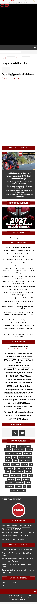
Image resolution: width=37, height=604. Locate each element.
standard (11, 479)
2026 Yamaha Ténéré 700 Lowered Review (18, 383)
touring (18, 486)
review (6, 475)
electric (21, 457)
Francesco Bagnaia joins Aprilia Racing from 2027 (18, 298)
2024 (19, 446)
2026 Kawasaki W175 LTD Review (13, 529)
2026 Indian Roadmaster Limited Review (18, 393)
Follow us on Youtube (8, 586)
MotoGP (18, 468)
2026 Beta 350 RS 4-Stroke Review (18, 379)
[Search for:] (10, 52)
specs (24, 475)
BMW (22, 450)
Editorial (20, 3)
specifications (15, 475)
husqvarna (15, 464)
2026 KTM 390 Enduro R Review (13, 539)
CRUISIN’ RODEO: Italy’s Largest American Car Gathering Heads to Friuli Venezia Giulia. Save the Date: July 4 (18, 270)
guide (15, 461)
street (18, 479)
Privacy (15, 3)
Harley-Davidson (25, 461)
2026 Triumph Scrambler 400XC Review (18, 357)
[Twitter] (15, 433)
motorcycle (27, 468)
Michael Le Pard (21, 78)
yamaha (22, 490)
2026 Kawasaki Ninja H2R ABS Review (18, 372)
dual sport (27, 453)
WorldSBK (14, 490)
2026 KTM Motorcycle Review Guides (18, 415)
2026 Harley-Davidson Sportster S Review (18, 389)
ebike (14, 457)
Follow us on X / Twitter (9, 583)
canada (29, 450)
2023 (13, 446)
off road (20, 472)
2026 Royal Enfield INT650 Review (18, 403)
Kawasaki (24, 464)
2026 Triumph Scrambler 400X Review (18, 353)
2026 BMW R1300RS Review (18, 419)
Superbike (26, 479)
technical (9, 486)
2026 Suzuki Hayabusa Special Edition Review (18, 400)
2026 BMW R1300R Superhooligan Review (18, 412)
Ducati (8, 457)
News (13, 472)
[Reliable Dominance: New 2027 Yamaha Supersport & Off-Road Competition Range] (18, 169)
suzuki (28, 483)
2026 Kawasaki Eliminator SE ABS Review (18, 369)
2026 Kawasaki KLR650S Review (18, 386)
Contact (26, 3)
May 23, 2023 (8, 78)
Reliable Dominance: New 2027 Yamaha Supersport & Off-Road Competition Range (18, 176)
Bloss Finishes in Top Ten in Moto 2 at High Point (18, 259)
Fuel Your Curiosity (18, 342)
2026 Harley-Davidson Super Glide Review (17, 526)
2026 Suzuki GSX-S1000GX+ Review (18, 376)
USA (29, 486)
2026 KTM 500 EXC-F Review (18, 366)
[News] (6, 70)
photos (28, 472)
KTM (31, 464)
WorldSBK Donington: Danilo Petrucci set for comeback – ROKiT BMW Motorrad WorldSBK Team (18, 314)
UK (24, 486)
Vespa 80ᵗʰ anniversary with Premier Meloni (18, 247)
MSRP (7, 472)
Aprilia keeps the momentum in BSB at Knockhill (18, 325)
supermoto (10, 483)
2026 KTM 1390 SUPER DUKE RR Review (16, 536)
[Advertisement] (18, 26)
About (10, 3)
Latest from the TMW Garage (18, 148)
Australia (8, 450)
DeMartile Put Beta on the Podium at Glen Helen (18, 251)
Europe (28, 457)
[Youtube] (22, 433)
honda (6, 464)
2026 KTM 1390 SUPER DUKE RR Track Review (18, 532)
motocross (9, 468)
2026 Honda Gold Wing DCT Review (18, 396)
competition (10, 453)
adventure (26, 446)
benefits (16, 450)
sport (30, 475)
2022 (8, 446)
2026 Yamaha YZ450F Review (18, 347)
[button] (34, 47)
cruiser (18, 453)
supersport (19, 483)
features (8, 461)
